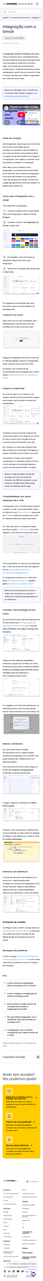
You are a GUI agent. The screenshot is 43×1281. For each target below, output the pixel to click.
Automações (8, 1219)
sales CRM (8, 1197)
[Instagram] (27, 1271)
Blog (23, 1190)
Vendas (25, 1212)
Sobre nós (7, 1244)
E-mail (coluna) (24, 529)
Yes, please (31, 1269)
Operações (26, 1220)
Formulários (8, 1236)
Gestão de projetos (28, 1205)
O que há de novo (28, 1193)
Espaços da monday (29, 1197)
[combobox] (21, 12)
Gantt (5, 1222)
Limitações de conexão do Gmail (17, 931)
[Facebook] (13, 1271)
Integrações (37, 18)
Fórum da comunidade (18, 1122)
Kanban (6, 1226)
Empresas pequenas (29, 1240)
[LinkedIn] (9, 1271)
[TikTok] (31, 1271)
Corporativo (26, 1236)
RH (23, 1227)
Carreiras (7, 1248)
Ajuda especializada (17, 1145)
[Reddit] (5, 1271)
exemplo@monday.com (19, 569)
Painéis (6, 1212)
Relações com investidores (8, 1252)
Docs (5, 1229)
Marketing (25, 1208)
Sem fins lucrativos (28, 1243)
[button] (37, 4)
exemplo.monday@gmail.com (16, 572)
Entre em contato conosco (29, 1257)
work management (11, 1193)
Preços (25, 1248)
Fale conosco (27, 1252)
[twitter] (22, 1271)
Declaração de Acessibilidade (12, 1276)
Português (33, 1181)
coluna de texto (24, 512)
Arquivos (6, 1233)
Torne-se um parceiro (11, 1256)
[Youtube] (18, 1271)
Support (6, 18)
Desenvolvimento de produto (29, 1216)
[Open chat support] (33, 1274)
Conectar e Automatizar (20, 18)
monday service (10, 1204)
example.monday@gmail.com (20, 583)
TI (22, 1224)
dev (6, 1200)
